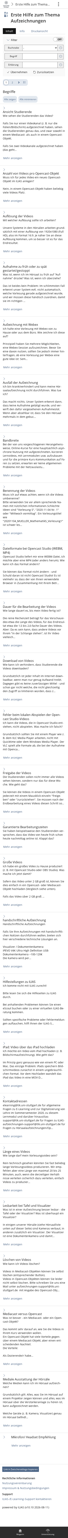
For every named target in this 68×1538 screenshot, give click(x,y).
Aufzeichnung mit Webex (20, 325)
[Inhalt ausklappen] (4, 108)
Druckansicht (39, 31)
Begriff (13, 56)
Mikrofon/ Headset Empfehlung (33, 1437)
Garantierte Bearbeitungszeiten (25, 827)
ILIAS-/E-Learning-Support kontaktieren (27, 1499)
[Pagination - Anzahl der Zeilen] (24, 82)
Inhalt (8, 31)
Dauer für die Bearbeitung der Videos (29, 607)
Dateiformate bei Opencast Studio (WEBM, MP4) (33, 551)
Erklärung (13, 64)
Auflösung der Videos (18, 216)
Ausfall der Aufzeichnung (20, 383)
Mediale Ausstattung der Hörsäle (26, 1379)
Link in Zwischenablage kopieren (21, 1469)
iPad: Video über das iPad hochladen (29, 1047)
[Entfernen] (60, 48)
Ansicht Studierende (17, 112)
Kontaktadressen (15, 1101)
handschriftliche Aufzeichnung (24, 920)
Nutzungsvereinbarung (17, 1483)
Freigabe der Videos (17, 773)
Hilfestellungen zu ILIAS (19, 982)
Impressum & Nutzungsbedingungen (25, 1488)
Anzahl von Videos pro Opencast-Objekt (31, 174)
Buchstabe (13, 47)
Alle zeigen (10, 99)
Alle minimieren (28, 99)
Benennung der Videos (19, 491)
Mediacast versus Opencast (22, 1314)
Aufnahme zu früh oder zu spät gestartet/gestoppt (25, 269)
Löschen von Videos (17, 1260)
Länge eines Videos (16, 1152)
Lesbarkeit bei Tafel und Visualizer (27, 1206)
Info (22, 31)
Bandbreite (11, 441)
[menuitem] (20, 1532)
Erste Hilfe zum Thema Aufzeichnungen (33, 4)
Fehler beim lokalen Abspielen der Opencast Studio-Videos (31, 717)
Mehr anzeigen (12, 158)
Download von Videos (18, 661)
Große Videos (12, 862)
